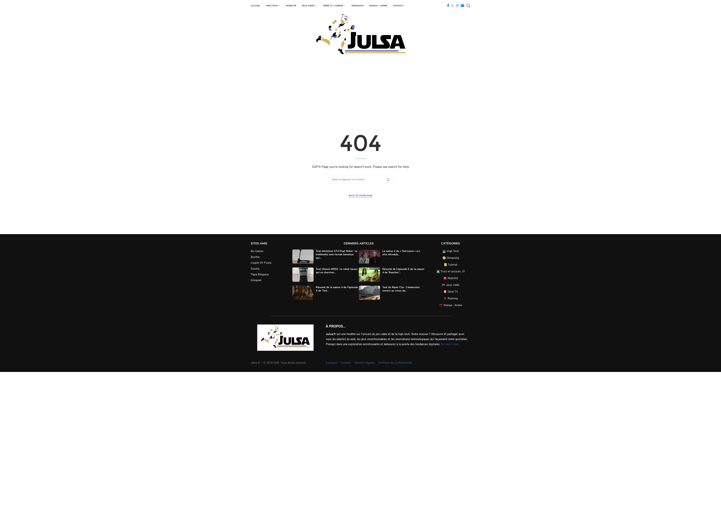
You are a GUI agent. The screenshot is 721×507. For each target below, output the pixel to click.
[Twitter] (452, 5)
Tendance (357, 5)
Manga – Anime (378, 5)
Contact (398, 5)
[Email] (462, 5)
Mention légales (365, 362)
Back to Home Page (360, 195)
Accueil (255, 5)
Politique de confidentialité (395, 362)
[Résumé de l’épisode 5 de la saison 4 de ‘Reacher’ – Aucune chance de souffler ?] (369, 274)
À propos (331, 362)
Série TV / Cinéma (333, 5)
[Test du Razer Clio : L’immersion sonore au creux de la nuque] (369, 293)
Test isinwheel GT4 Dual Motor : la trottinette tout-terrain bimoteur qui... (336, 254)
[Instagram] (457, 5)
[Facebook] (448, 5)
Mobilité (291, 5)
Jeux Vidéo (308, 5)
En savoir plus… (451, 344)
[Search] (468, 5)
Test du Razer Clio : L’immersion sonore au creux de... (401, 289)
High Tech (272, 5)
